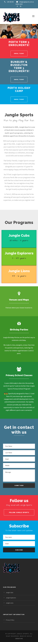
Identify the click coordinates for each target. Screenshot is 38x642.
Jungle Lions (19, 271)
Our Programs (19, 222)
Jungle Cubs (19, 235)
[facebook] (17, 6)
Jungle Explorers (19, 253)
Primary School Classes (19, 375)
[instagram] (20, 6)
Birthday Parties (19, 329)
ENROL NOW (19, 4)
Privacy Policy (10, 620)
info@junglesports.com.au (26, 2)
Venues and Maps (19, 299)
